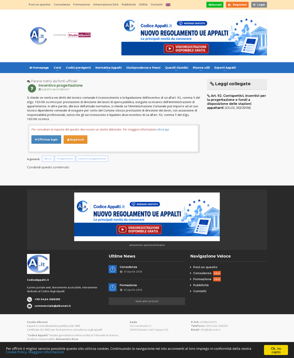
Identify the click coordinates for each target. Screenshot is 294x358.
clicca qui (163, 129)
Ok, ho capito (276, 350)
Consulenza (62, 4)
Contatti (157, 4)
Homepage (40, 67)
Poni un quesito (40, 4)
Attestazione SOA (105, 4)
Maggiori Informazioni (46, 352)
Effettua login (47, 139)
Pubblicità (129, 4)
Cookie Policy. (17, 352)
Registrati (76, 139)
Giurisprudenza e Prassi (143, 67)
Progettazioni (65, 158)
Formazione (81, 4)
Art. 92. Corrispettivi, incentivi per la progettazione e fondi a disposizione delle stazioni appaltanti (236, 102)
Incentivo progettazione (92, 158)
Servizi (48, 158)
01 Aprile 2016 (133, 271)
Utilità (143, 4)
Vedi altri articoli (146, 301)
